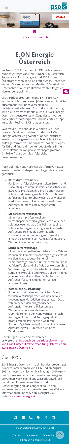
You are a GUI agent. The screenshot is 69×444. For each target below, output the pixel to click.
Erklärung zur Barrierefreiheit (35, 440)
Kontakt (16, 435)
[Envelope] (23, 417)
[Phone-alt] (30, 417)
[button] (6, 7)
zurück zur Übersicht (34, 37)
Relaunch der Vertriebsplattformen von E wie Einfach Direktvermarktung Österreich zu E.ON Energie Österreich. (34, 344)
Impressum (32, 435)
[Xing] (45, 417)
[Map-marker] (38, 417)
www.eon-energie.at (22, 396)
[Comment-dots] (15, 417)
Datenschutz (49, 435)
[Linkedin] (53, 417)
